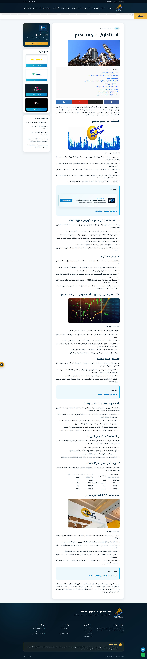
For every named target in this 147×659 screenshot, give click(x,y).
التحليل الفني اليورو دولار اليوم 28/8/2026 (39, 133)
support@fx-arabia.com (38, 628)
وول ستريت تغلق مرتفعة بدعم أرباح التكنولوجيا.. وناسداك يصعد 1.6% (38, 139)
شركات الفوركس (88, 636)
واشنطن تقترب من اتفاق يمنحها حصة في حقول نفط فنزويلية (37, 146)
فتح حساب (35, 8)
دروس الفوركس (27, 8)
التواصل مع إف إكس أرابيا (44, 8)
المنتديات (103, 8)
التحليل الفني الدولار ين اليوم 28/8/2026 (36, 122)
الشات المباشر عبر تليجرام (38, 631)
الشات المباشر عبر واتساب (38, 634)
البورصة (117, 28)
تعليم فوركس (87, 8)
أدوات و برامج (56, 8)
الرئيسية (110, 8)
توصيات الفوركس (65, 8)
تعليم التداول (89, 634)
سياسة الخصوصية (63, 634)
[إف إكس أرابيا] (119, 8)
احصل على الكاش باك (36, 43)
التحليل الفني (89, 628)
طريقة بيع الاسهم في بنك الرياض (106, 211)
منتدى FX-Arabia (64, 628)
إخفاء (108, 69)
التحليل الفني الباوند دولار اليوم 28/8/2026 (39, 127)
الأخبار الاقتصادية (88, 631)
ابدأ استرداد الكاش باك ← (66, 200)
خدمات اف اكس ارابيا (76, 8)
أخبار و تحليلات (95, 8)
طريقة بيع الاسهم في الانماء (107, 394)
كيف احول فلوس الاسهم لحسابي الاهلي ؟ (103, 575)
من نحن (66, 631)
